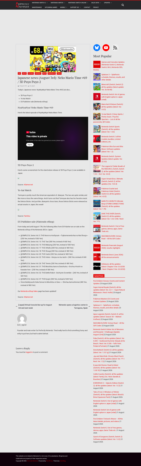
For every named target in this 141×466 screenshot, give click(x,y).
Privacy (96, 7)
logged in (29, 352)
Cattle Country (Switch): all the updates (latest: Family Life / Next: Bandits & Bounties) (108, 376)
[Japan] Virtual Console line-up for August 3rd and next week (35, 306)
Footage (30, 73)
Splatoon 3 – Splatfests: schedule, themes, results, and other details (113, 77)
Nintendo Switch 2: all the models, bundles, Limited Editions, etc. (111, 139)
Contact (87, 7)
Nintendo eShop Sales (29, 291)
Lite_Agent (32, 86)
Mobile (62, 7)
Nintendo (38, 73)
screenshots (51, 73)
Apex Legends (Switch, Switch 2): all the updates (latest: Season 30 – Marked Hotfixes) (108, 316)
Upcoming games (51, 7)
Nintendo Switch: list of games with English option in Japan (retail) (113, 97)
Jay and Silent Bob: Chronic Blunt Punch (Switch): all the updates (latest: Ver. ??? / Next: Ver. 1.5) (109, 358)
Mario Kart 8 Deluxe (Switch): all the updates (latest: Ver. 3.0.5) (112, 106)
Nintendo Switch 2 (39, 3)
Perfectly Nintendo (32, 461)
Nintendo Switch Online (77, 3)
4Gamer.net (28, 185)
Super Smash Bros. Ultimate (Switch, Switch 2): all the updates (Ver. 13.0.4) (112, 181)
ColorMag (63, 461)
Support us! (74, 7)
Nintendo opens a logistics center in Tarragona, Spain (73, 306)
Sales (44, 73)
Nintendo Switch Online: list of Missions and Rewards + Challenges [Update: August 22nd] (108, 332)
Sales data (95, 3)
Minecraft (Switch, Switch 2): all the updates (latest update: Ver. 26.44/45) (112, 87)
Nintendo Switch (57, 3)
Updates (107, 3)
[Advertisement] (70, 24)
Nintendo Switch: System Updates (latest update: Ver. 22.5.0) (111, 159)
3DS (19, 73)
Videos (59, 73)
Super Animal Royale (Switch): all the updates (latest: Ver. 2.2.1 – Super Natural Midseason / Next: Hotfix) (109, 289)
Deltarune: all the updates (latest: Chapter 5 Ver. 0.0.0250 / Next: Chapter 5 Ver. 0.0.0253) (113, 266)
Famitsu (27, 216)
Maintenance (37, 7)
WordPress (49, 461)
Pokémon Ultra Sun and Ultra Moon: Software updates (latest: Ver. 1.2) (112, 149)
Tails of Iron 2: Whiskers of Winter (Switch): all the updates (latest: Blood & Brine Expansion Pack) (108, 394)
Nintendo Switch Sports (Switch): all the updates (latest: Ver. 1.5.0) (110, 129)
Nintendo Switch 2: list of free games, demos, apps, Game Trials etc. (112, 228)
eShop (24, 73)
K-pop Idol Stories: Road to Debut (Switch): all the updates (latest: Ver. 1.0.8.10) (107, 367)
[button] (47, 2)
